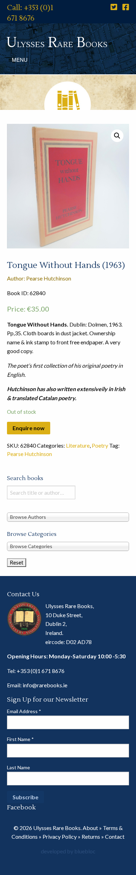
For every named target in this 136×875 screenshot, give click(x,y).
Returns (91, 836)
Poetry (100, 445)
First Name (20, 739)
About (90, 827)
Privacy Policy (60, 836)
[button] (117, 135)
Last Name (18, 767)
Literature (78, 445)
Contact (114, 836)
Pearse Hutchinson (29, 453)
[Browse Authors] (68, 516)
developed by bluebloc (68, 851)
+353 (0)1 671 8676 (41, 670)
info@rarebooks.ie (45, 685)
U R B (56, 43)
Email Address (24, 711)
